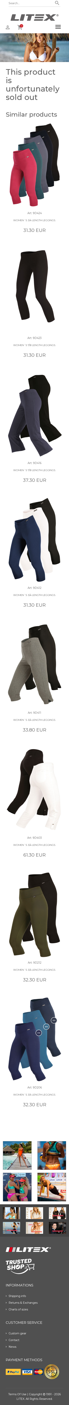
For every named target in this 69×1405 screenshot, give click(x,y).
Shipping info (17, 1296)
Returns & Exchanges (23, 1302)
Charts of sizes (18, 1309)
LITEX (20, 1399)
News (12, 1347)
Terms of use (17, 1394)
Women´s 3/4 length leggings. (34, 220)
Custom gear (17, 1333)
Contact (14, 1340)
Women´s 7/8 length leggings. (34, 345)
